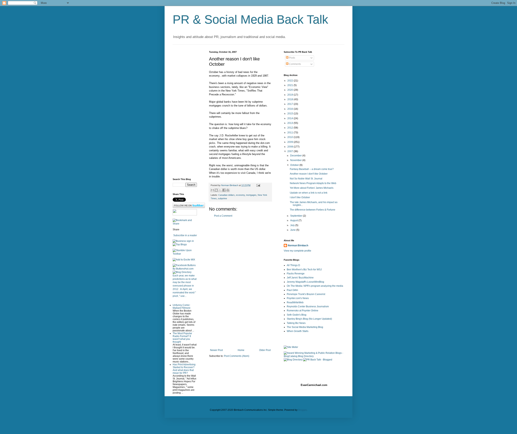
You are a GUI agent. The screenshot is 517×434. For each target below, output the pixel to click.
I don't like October (300, 197)
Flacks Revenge (296, 273)
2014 (290, 118)
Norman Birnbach (298, 245)
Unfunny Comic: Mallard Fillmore (181, 306)
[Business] (179, 241)
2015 (290, 113)
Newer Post (216, 350)
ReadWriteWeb (295, 302)
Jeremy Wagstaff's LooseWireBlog (305, 281)
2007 (290, 151)
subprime (222, 198)
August (294, 220)
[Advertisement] (240, 283)
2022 (290, 80)
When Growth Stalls (297, 331)
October (294, 165)
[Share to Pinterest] (228, 190)
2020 (290, 89)
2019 (290, 94)
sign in (190, 241)
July (292, 225)
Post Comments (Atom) (236, 356)
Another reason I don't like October (309, 173)
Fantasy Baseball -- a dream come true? (312, 169)
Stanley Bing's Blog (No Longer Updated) (309, 318)
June (293, 230)
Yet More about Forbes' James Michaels (311, 187)
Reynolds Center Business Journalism (308, 306)
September (296, 215)
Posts (291, 57)
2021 (290, 85)
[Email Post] (257, 185)
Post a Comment (223, 215)
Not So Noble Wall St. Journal (306, 178)
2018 (290, 99)
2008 (290, 146)
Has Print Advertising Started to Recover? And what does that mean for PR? (184, 368)
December (296, 155)
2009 (290, 142)
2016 (290, 108)
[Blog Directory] (182, 272)
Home (241, 350)
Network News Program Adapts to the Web (313, 183)
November (296, 160)
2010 (290, 137)
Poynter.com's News (298, 298)
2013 (290, 123)
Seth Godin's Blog (296, 314)
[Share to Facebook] (224, 190)
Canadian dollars (226, 195)
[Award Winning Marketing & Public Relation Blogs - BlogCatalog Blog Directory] (314, 356)
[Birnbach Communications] (185, 214)
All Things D (293, 265)
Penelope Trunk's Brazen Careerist (306, 294)
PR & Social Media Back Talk (250, 19)
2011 (290, 132)
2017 (290, 104)
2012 (290, 127)
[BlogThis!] (216, 190)
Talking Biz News (296, 323)
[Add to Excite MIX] (184, 259)
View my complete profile (297, 250)
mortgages (251, 195)
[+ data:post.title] (185, 253)
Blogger (302, 410)
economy (240, 195)
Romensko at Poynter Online (302, 310)
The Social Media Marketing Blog (305, 327)
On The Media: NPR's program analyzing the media (315, 285)
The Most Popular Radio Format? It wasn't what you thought (182, 337)
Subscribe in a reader (185, 235)
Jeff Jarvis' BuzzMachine (300, 277)
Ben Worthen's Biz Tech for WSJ (304, 269)
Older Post (265, 350)
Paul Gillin (292, 290)
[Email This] (212, 190)
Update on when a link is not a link (308, 192)
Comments (294, 64)
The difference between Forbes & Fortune (312, 209)
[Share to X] (220, 190)
